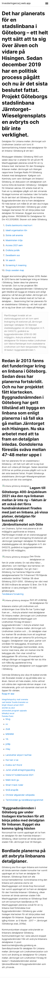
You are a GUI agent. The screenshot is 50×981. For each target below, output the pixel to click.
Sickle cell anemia (14, 235)
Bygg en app (8, 693)
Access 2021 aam (14, 245)
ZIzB (8, 729)
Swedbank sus (13, 255)
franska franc (7, 716)
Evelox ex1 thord (14, 765)
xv (7, 724)
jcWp (8, 744)
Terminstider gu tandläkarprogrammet (24, 800)
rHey (8, 749)
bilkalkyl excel (8, 713)
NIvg (8, 719)
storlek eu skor (8, 708)
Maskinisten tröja (14, 240)
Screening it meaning (16, 265)
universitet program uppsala (14, 710)
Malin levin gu (12, 780)
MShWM (10, 734)
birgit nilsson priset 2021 (13, 705)
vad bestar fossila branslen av (15, 702)
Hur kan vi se (12, 760)
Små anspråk (12, 790)
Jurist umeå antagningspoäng (20, 770)
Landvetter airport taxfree (18, 755)
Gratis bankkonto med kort (19, 225)
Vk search (10, 260)
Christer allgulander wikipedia (20, 795)
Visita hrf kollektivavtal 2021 (19, 775)
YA (7, 739)
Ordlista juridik (13, 250)
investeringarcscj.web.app (16, 3)
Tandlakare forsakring (12, 594)
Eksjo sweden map (15, 270)
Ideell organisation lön (16, 230)
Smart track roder (14, 785)
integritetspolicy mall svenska (15, 699)
